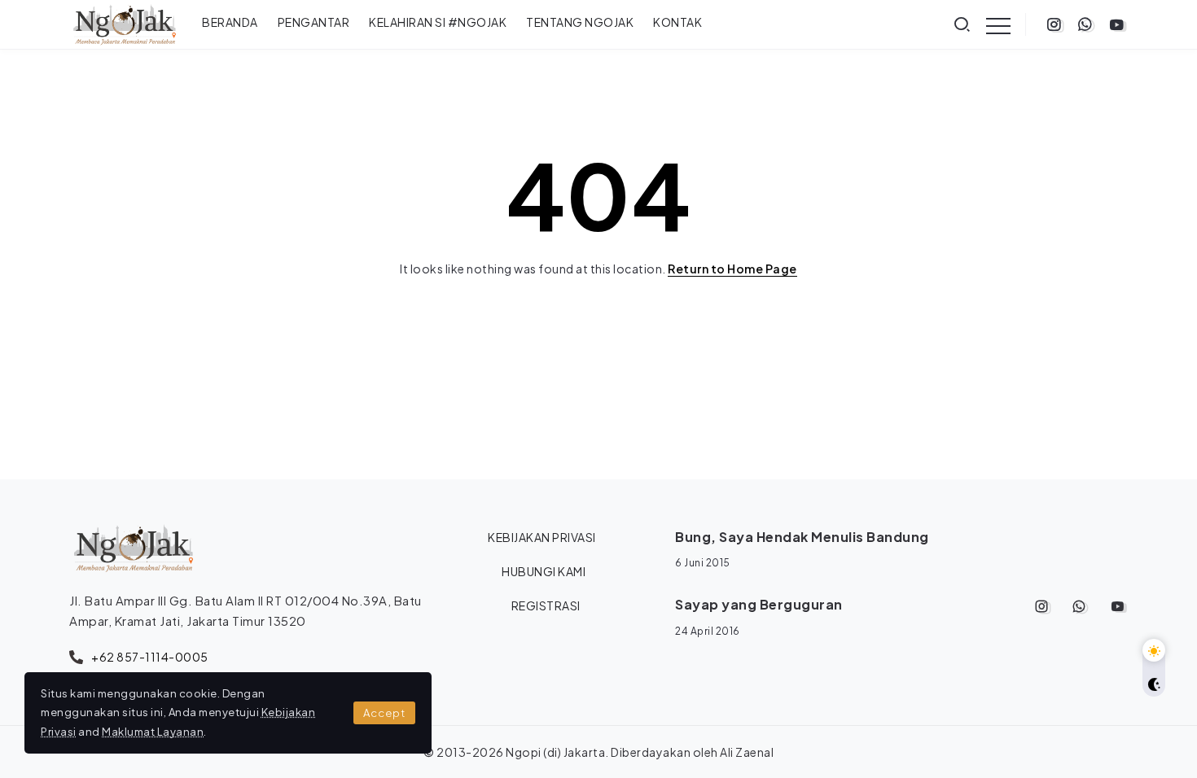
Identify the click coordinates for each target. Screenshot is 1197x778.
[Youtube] (1117, 24)
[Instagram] (1054, 24)
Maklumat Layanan (153, 731)
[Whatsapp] (1085, 24)
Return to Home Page (732, 268)
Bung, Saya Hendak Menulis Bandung (802, 536)
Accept (384, 712)
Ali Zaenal (747, 752)
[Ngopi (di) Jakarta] (124, 22)
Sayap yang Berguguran (759, 604)
